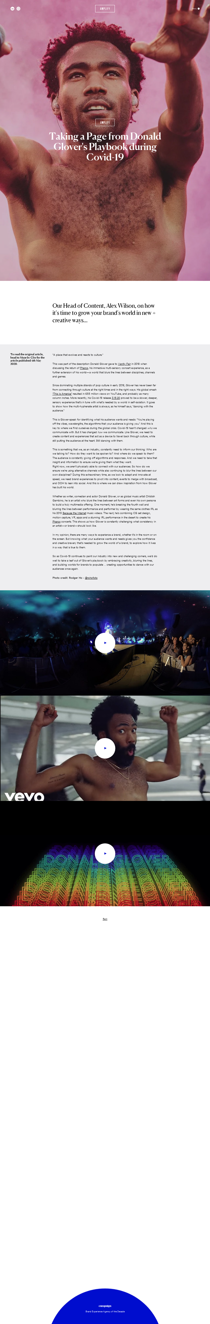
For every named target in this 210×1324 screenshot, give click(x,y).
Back (105, 919)
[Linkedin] (12, 9)
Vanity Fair (124, 363)
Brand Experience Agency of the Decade (105, 1311)
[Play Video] (105, 643)
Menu (194, 8)
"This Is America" (62, 393)
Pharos (84, 367)
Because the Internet (74, 513)
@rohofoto (91, 577)
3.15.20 (116, 397)
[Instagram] (18, 9)
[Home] (105, 8)
